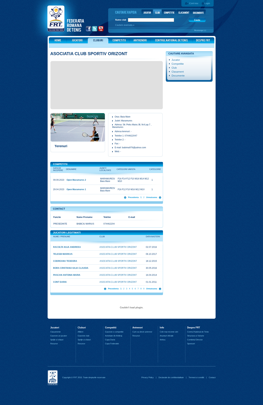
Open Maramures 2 (76, 180)
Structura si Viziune (195, 336)
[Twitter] (95, 31)
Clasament (178, 71)
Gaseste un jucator (58, 336)
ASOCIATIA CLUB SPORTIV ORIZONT (118, 247)
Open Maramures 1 (76, 189)
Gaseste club (83, 336)
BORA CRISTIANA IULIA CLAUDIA (70, 268)
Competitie (178, 63)
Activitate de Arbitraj (113, 336)
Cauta (197, 20)
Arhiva (162, 340)
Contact (212, 377)
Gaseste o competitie (114, 332)
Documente (178, 75)
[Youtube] (101, 31)
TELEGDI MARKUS (62, 254)
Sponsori (191, 344)
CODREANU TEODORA (65, 261)
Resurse (54, 344)
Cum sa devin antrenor (142, 332)
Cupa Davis (110, 340)
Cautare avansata (124, 25)
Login (207, 3)
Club (174, 67)
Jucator (176, 59)
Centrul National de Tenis (198, 332)
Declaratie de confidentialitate (171, 377)
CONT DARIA (60, 282)
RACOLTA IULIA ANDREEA (67, 247)
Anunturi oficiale (166, 336)
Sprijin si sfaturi (56, 340)
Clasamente (55, 332)
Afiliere (80, 332)
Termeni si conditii (196, 377)
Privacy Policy (147, 377)
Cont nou (193, 3)
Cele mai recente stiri (169, 332)
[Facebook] (88, 31)
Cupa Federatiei (112, 344)
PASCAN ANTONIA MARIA (66, 275)
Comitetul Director (195, 340)
